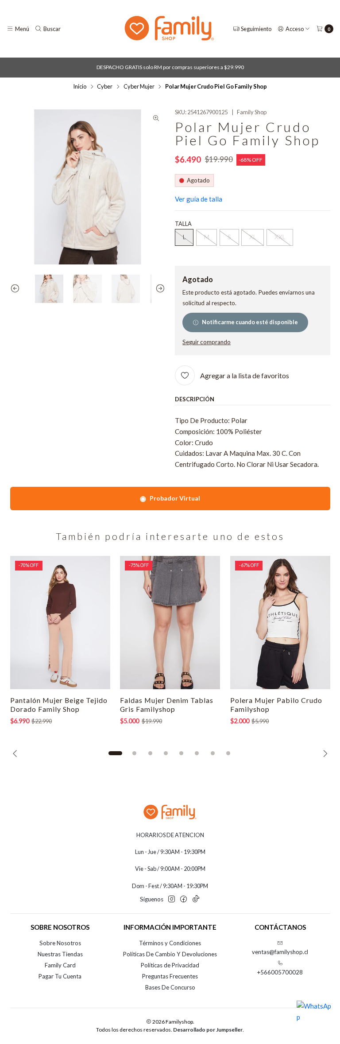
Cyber (104, 86)
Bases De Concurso (170, 987)
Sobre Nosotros (60, 943)
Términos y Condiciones (170, 943)
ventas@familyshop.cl (280, 951)
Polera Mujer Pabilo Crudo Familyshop (276, 704)
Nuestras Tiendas (60, 954)
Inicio (79, 86)
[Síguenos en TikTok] (196, 899)
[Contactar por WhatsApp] (314, 1018)
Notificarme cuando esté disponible (250, 322)
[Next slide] (158, 289)
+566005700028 (280, 972)
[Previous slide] (16, 289)
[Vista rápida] (95, 622)
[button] (115, 753)
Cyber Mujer (139, 86)
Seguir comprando (206, 342)
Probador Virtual (170, 498)
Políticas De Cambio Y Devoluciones (170, 954)
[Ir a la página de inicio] (169, 29)
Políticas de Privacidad (170, 965)
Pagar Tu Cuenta (60, 976)
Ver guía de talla (198, 199)
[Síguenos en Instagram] (171, 899)
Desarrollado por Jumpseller (208, 1029)
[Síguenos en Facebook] (183, 899)
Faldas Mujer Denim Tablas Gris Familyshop (166, 704)
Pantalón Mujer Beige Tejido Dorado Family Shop (59, 704)
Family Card (60, 965)
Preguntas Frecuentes (170, 976)
